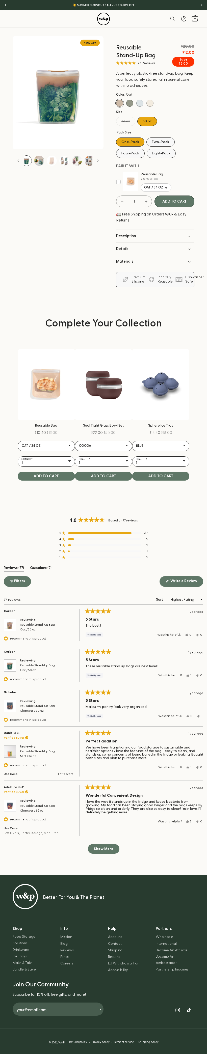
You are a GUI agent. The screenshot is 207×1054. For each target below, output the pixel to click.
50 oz (147, 121)
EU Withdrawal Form (124, 963)
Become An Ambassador (166, 960)
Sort (160, 599)
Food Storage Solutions (24, 940)
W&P (61, 1042)
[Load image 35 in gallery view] (90, 161)
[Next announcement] (201, 5)
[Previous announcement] (5, 5)
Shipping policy (148, 1042)
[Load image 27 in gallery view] (39, 161)
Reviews (67, 950)
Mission (66, 937)
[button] (10, 18)
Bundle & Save (24, 969)
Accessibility (118, 970)
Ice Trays (20, 956)
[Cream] (149, 103)
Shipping (115, 950)
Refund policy (78, 1042)
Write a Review (186, 583)
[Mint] (139, 103)
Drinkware (21, 950)
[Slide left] (18, 160)
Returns (114, 957)
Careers (66, 963)
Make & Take (23, 963)
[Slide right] (98, 160)
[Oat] (119, 103)
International (166, 944)
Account (115, 937)
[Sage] (129, 103)
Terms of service (124, 1042)
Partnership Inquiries (172, 969)
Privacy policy (101, 1042)
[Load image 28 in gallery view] (52, 161)
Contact (115, 944)
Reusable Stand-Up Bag (37, 627)
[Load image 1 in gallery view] (26, 161)
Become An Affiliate (172, 950)
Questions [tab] (40, 569)
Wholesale (164, 937)
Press (64, 957)
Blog (64, 944)
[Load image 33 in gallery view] (64, 161)
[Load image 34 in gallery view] (77, 161)
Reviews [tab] (14, 569)
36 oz (128, 122)
